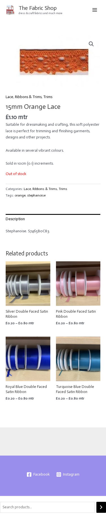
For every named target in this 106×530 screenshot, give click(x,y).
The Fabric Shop (38, 8)
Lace (9, 96)
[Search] (101, 507)
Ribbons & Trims (28, 96)
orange (20, 195)
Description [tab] (15, 219)
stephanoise (36, 195)
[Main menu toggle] (94, 9)
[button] (91, 44)
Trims (47, 96)
